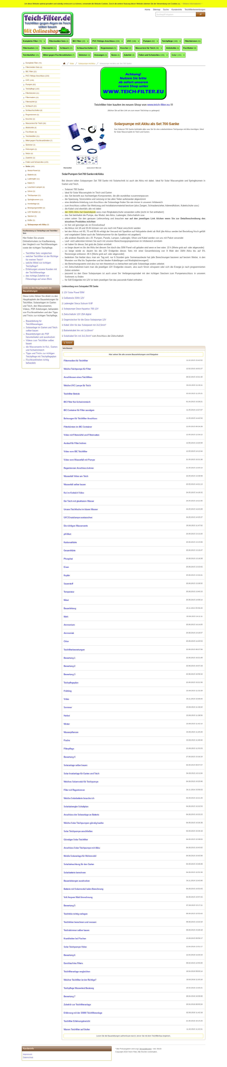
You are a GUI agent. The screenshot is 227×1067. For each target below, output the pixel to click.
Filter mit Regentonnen (74, 790)
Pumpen (148, 41)
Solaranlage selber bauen (75, 765)
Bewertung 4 (69, 757)
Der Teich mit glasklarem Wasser (79, 501)
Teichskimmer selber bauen (76, 930)
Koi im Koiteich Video (74, 493)
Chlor (66, 641)
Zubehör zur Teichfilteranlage (77, 1004)
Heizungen (100, 55)
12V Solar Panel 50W (74, 292)
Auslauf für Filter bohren (75, 443)
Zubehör (129, 55)
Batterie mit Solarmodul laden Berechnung (83, 889)
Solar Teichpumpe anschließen (78, 831)
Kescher (125, 48)
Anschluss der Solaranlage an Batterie (81, 814)
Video (66, 699)
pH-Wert (67, 534)
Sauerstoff (68, 583)
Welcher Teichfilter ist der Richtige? (80, 980)
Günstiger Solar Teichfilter (76, 839)
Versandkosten (145, 1049)
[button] (200, 14)
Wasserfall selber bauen (75, 484)
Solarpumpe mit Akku (86, 64)
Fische (67, 740)
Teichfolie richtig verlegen (75, 914)
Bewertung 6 (69, 955)
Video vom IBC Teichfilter (75, 451)
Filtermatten (30, 48)
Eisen (66, 567)
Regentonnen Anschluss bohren (79, 468)
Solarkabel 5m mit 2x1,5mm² (77, 336)
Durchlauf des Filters (73, 963)
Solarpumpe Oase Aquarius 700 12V (81, 308)
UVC (131, 41)
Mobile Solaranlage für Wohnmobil (80, 856)
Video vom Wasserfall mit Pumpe (79, 460)
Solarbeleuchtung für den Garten (79, 864)
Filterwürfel (49, 48)
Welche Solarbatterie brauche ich (79, 798)
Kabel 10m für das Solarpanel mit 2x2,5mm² (85, 325)
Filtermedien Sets (58, 41)
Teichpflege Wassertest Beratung (79, 988)
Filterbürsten (193, 41)
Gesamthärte (69, 550)
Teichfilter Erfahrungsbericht (77, 1021)
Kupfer (67, 575)
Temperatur (69, 592)
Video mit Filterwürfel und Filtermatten (81, 435)
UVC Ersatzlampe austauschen (78, 517)
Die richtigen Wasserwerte (76, 526)
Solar (175, 55)
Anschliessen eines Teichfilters (78, 377)
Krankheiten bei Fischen (75, 938)
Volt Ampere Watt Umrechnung (78, 897)
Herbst (67, 715)
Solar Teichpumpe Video (75, 947)
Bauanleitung (70, 608)
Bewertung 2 (69, 666)
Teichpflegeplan (71, 682)
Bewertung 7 (69, 996)
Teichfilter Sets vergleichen (39, 253)
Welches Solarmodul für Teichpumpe (81, 781)
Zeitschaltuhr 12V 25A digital (77, 314)
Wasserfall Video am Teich (76, 476)
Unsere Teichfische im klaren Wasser (81, 509)
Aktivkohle (172, 48)
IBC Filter (78, 41)
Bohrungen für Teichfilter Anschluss (80, 418)
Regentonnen (108, 48)
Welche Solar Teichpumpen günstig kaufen (84, 823)
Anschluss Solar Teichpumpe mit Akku (82, 848)
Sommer (68, 707)
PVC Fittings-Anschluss (105, 41)
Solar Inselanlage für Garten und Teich (81, 773)
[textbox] (176, 14)
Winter (67, 724)
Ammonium (69, 625)
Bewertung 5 (69, 905)
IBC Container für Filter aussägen (79, 410)
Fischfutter (189, 48)
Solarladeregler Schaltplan (76, 806)
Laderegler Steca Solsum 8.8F (78, 303)
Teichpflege (169, 41)
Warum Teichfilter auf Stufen (77, 1029)
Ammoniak (69, 633)
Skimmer (84, 55)
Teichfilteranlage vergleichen (77, 971)
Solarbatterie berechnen (75, 872)
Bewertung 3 (69, 674)
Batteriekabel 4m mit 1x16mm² (78, 330)
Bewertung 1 (69, 658)
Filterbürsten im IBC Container (78, 427)
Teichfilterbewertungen (74, 649)
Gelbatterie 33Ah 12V (74, 298)
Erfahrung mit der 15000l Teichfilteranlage (83, 1013)
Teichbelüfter (31, 55)
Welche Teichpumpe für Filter (77, 369)
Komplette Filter (32, 41)
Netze (115, 55)
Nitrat (66, 600)
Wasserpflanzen (71, 732)
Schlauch (66, 48)
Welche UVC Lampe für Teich (77, 385)
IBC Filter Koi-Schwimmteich (77, 402)
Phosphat (68, 559)
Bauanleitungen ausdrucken (77, 881)
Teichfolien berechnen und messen (80, 922)
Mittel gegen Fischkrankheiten (58, 55)
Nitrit (66, 616)
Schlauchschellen (86, 48)
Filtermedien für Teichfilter (76, 360)
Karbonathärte (70, 542)
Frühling (68, 691)
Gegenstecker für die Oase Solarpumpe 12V (85, 319)
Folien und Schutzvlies (151, 55)
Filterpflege (69, 748)
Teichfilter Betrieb (72, 394)
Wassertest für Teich (146, 48)
